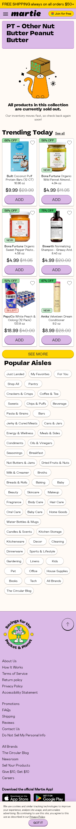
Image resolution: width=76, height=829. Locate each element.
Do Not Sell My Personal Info (23, 735)
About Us (9, 661)
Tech (33, 581)
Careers (8, 778)
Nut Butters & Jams (21, 462)
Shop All (13, 384)
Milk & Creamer (18, 472)
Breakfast (36, 453)
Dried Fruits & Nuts (55, 462)
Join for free (63, 13)
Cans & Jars (53, 423)
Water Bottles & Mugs (23, 521)
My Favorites (40, 374)
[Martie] (26, 13)
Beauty (13, 492)
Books (13, 581)
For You (62, 374)
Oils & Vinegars (41, 443)
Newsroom (10, 759)
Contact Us (11, 729)
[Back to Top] (68, 624)
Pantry (33, 384)
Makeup (53, 492)
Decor (37, 541)
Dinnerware (15, 551)
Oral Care (14, 512)
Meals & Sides (50, 433)
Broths (42, 472)
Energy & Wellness (20, 433)
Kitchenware (15, 541)
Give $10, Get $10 (15, 771)
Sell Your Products (16, 765)
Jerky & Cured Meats (22, 423)
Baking (40, 482)
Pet (13, 571)
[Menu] (5, 14)
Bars (41, 413)
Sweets (13, 403)
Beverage (59, 403)
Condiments (15, 443)
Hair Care (57, 502)
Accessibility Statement (20, 692)
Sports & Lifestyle (42, 551)
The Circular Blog (19, 590)
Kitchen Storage (50, 531)
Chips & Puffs (36, 403)
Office (33, 571)
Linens (34, 561)
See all (60, 133)
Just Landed (15, 374)
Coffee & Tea (49, 393)
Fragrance (14, 502)
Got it (38, 822)
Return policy (12, 680)
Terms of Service (14, 673)
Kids (55, 561)
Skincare (33, 492)
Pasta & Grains (17, 413)
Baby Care (34, 512)
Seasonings (14, 453)
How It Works (12, 667)
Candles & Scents (19, 531)
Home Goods (58, 512)
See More (38, 354)
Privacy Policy (12, 686)
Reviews (8, 722)
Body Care (35, 502)
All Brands (54, 581)
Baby (60, 482)
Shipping (8, 716)
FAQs (6, 710)
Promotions (11, 704)
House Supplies (57, 571)
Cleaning (58, 541)
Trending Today (27, 133)
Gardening (14, 561)
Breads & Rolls (17, 482)
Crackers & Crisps (20, 393)
